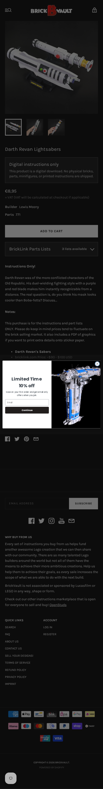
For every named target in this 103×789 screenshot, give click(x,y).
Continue (27, 410)
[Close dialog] (97, 364)
